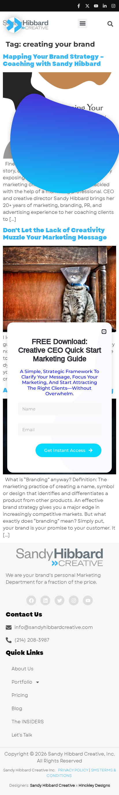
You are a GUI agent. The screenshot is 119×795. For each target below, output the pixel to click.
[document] (59, 397)
